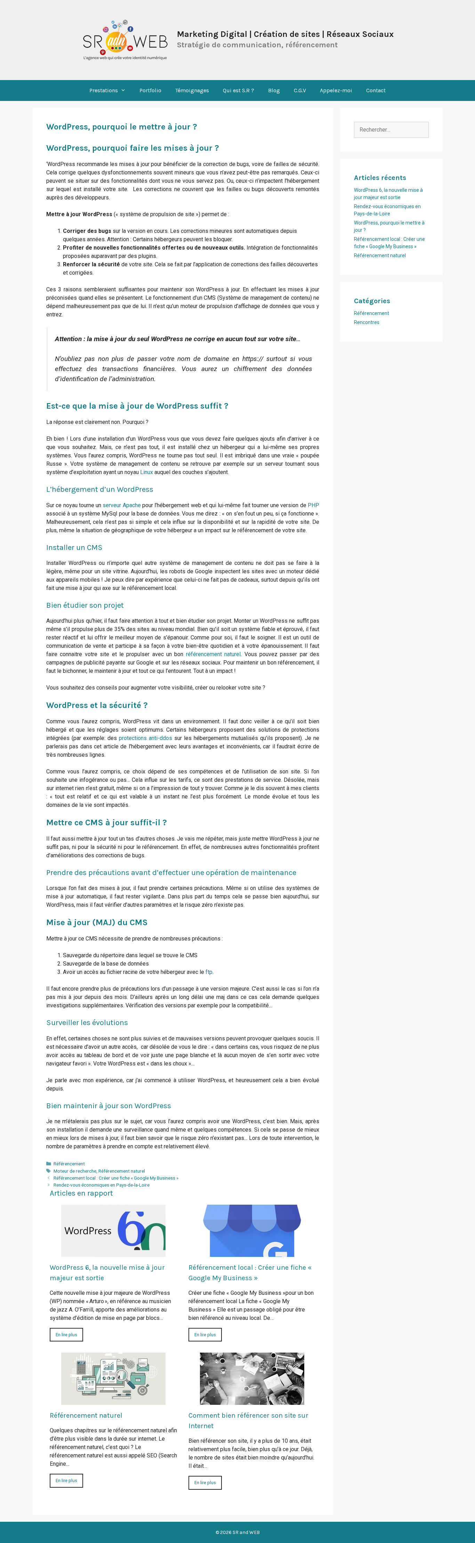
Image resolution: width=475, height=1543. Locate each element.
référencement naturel (213, 654)
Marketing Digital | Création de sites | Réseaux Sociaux (285, 34)
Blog (274, 90)
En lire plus (66, 1334)
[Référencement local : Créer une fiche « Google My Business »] (252, 1252)
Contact (376, 90)
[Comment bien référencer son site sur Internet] (252, 1400)
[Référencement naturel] (113, 1400)
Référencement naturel (121, 1171)
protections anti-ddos (145, 738)
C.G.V (300, 90)
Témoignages (192, 90)
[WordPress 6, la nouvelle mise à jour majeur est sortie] (113, 1252)
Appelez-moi (336, 90)
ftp (209, 972)
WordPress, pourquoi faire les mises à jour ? (132, 148)
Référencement (69, 1163)
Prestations (103, 90)
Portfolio (150, 90)
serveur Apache (121, 505)
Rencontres (366, 322)
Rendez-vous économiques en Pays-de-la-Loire (102, 1185)
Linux (146, 472)
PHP (313, 505)
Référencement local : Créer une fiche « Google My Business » (116, 1178)
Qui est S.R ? (238, 90)
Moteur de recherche (75, 1171)
